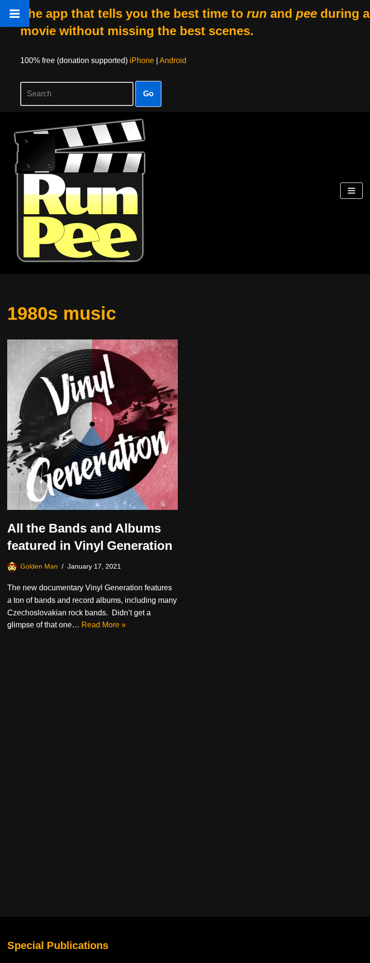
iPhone (142, 60)
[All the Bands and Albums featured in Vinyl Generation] (92, 424)
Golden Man (39, 566)
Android (172, 60)
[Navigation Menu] (351, 190)
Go (148, 94)
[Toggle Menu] (14, 13)
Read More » (103, 625)
